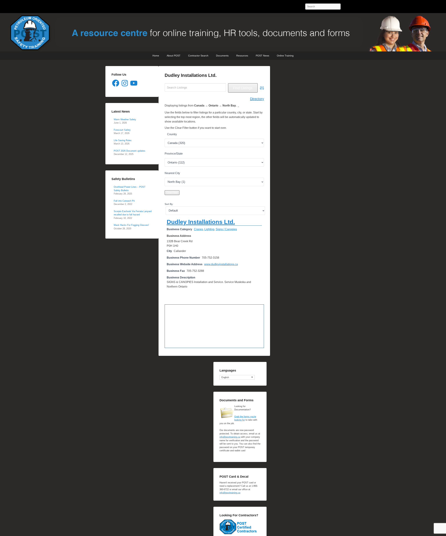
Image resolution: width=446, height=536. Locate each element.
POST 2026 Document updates (129, 151)
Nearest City (172, 173)
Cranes (198, 229)
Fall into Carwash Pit (124, 201)
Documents (222, 55)
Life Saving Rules (123, 140)
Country (172, 134)
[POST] (223, 32)
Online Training (285, 55)
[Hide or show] (238, 106)
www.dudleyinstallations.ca (221, 264)
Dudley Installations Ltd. (191, 75)
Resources (242, 55)
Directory (257, 99)
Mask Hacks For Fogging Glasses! (131, 225)
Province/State (174, 153)
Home (155, 55)
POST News (262, 55)
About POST (173, 55)
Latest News (121, 111)
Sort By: (169, 204)
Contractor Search (198, 55)
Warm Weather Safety (125, 119)
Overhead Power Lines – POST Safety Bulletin (129, 189)
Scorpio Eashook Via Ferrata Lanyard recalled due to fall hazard (133, 213)
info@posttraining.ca (230, 437)
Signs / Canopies (226, 229)
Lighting (209, 229)
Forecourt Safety (122, 130)
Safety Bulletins (123, 179)
